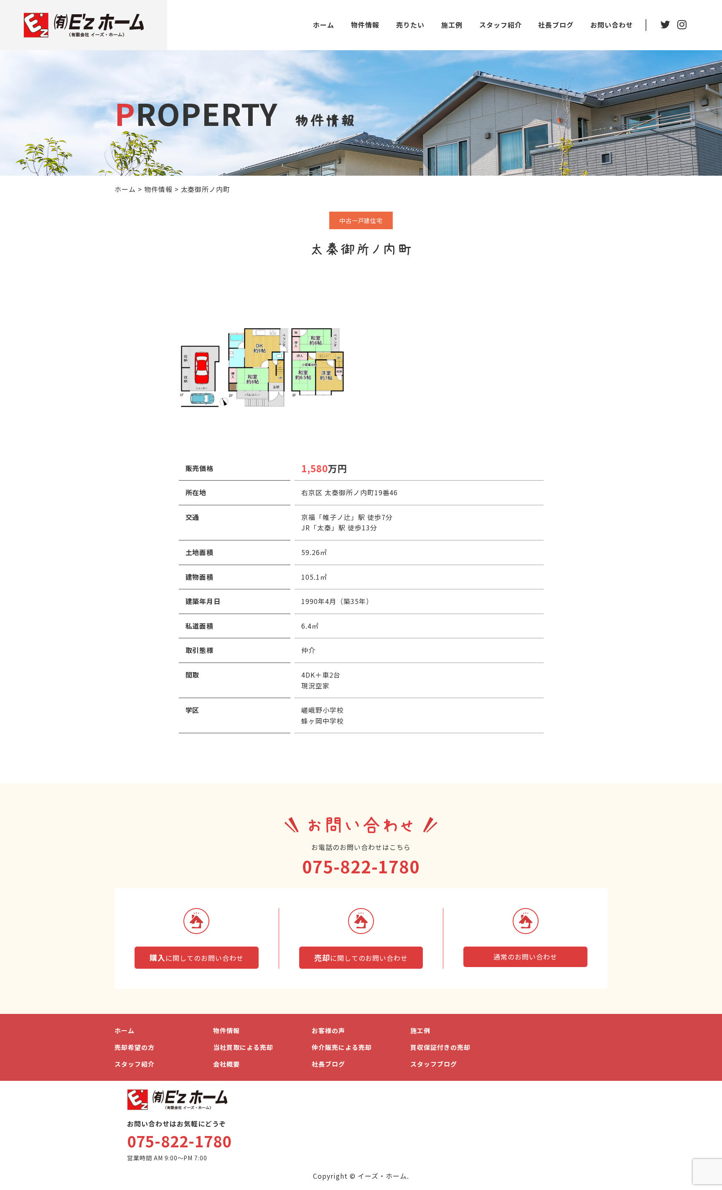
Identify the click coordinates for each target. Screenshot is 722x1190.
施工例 (452, 25)
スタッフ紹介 (500, 25)
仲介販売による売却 (342, 1047)
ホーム (323, 25)
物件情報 (365, 25)
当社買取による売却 (243, 1047)
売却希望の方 (134, 1047)
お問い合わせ (611, 25)
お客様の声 (328, 1030)
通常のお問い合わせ (525, 957)
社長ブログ (556, 25)
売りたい (410, 25)
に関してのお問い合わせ (196, 957)
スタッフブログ (433, 1063)
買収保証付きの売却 (440, 1047)
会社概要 (226, 1063)
